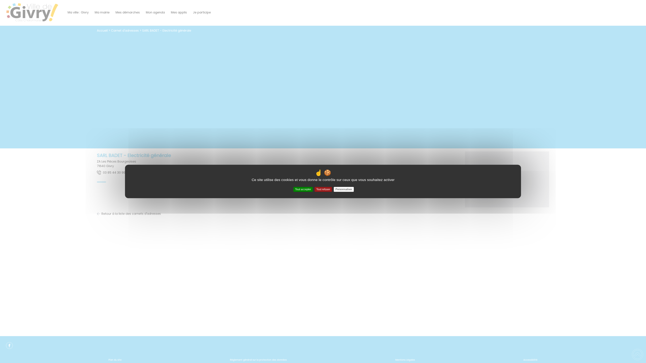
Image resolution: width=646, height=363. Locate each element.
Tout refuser (323, 189)
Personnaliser (343, 189)
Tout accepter (303, 189)
